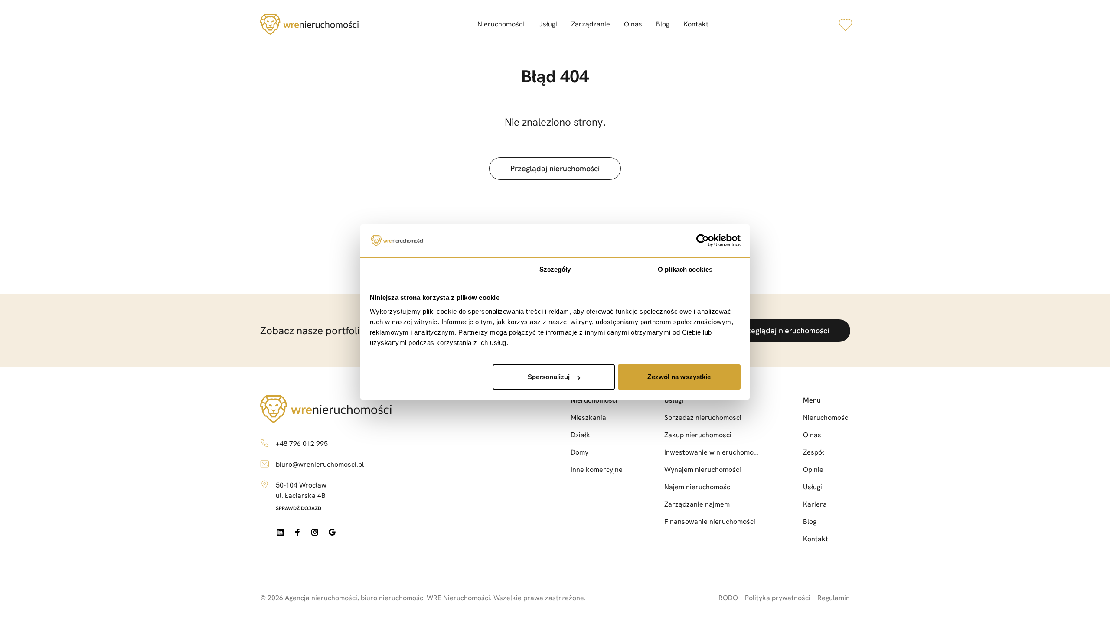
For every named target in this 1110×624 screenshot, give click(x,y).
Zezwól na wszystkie (679, 376)
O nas (633, 24)
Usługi (547, 24)
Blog (662, 24)
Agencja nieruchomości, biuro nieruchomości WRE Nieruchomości (387, 597)
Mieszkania (588, 417)
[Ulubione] (845, 24)
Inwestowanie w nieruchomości (712, 452)
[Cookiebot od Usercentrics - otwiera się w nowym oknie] (703, 240)
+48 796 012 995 (302, 443)
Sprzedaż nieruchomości (702, 417)
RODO (728, 597)
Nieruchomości (500, 24)
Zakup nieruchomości (697, 434)
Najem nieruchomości (698, 486)
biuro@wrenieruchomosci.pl (320, 464)
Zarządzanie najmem (697, 504)
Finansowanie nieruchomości (709, 521)
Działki (581, 434)
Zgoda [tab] (425, 269)
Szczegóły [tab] (555, 269)
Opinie (813, 469)
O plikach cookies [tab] (685, 269)
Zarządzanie (590, 24)
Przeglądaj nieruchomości (555, 168)
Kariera (815, 504)
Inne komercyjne (597, 469)
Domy (579, 452)
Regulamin (833, 597)
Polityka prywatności (777, 597)
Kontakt (695, 24)
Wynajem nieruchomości (702, 469)
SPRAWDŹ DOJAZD (298, 508)
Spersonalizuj (549, 376)
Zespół (813, 452)
